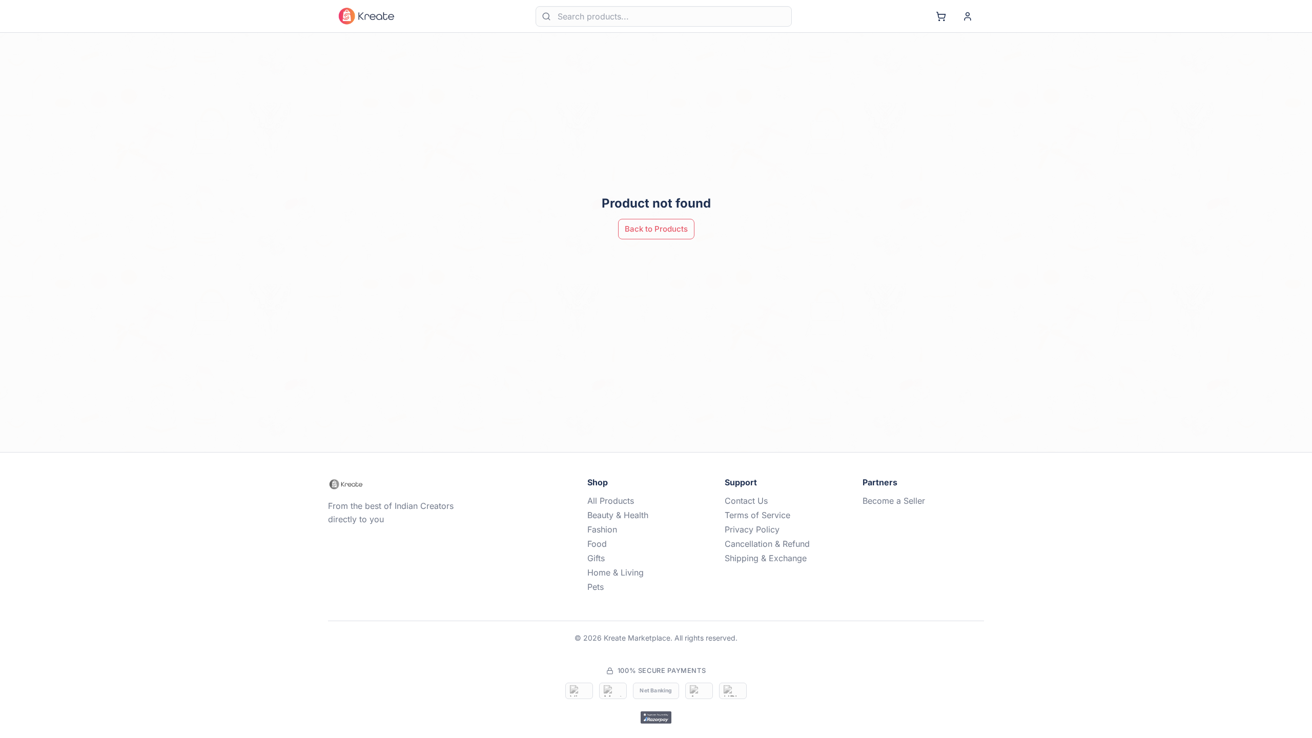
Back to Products (656, 229)
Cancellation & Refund (767, 544)
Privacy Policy (752, 529)
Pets (595, 587)
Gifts (596, 558)
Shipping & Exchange (766, 558)
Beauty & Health (617, 515)
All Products (610, 501)
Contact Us (746, 501)
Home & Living (615, 572)
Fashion (602, 529)
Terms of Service (757, 515)
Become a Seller (894, 501)
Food (597, 544)
